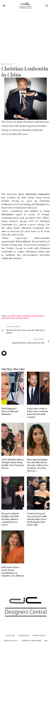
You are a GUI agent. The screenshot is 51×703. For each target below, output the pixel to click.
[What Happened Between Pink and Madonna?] (12, 388)
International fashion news (15, 318)
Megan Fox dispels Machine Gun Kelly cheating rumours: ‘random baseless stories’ (10, 519)
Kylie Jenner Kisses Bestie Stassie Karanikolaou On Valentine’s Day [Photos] (12, 571)
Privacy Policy (11, 641)
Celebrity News (14, 316)
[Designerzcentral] (26, 5)
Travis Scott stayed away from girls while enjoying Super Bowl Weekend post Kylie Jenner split (37, 519)
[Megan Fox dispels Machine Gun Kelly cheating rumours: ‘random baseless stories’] (12, 493)
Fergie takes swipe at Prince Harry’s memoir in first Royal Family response (37, 412)
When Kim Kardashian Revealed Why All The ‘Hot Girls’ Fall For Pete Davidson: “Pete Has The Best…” (38, 465)
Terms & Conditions (31, 641)
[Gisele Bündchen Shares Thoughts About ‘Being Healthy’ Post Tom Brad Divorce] (12, 439)
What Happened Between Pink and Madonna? (9, 411)
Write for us (39, 635)
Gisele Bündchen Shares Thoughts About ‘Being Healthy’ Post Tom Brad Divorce (12, 463)
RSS (45, 641)
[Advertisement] (25, 36)
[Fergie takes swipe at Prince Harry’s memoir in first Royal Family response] (38, 388)
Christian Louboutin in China (24, 71)
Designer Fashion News (33, 316)
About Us (10, 635)
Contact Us (23, 635)
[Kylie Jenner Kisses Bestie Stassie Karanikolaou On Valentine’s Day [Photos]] (12, 547)
